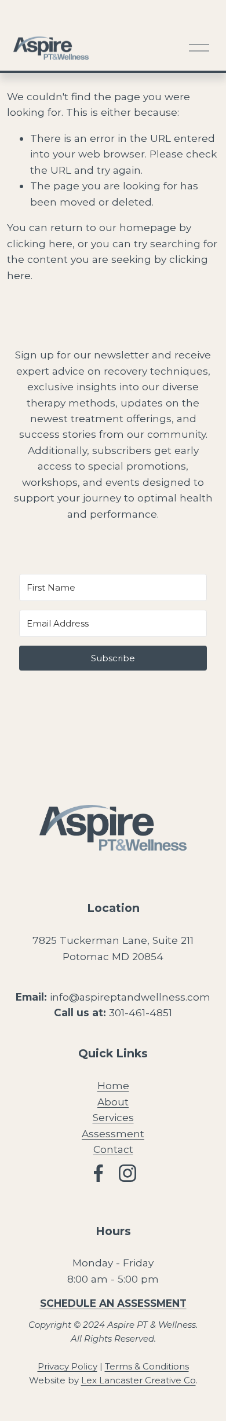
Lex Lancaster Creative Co (138, 1380)
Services (113, 1117)
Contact (113, 1149)
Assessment (113, 1133)
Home (113, 1085)
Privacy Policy (67, 1366)
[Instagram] (127, 1173)
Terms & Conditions (147, 1366)
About (113, 1102)
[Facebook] (98, 1173)
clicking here (39, 243)
